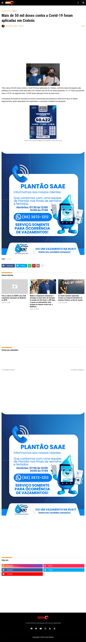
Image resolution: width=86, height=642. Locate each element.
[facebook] (31, 628)
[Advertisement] (41, 46)
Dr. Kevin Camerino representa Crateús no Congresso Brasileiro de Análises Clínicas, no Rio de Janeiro (70, 298)
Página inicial (6, 11)
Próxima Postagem (77, 370)
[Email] (38, 265)
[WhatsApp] (29, 265)
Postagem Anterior (9, 370)
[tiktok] (54, 628)
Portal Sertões (49, 637)
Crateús (14, 11)
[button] (2, 3)
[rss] (50, 628)
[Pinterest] (34, 265)
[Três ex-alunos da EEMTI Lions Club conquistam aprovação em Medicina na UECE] (15, 286)
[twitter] (36, 628)
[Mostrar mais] (42, 265)
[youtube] (40, 628)
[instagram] (45, 628)
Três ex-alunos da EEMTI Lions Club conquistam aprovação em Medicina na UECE (14, 298)
